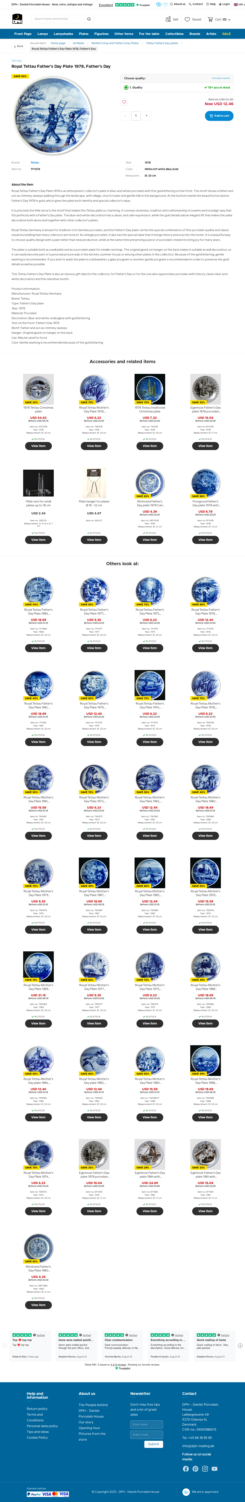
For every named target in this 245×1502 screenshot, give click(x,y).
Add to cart (221, 116)
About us (87, 1394)
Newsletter (140, 1394)
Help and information (37, 1396)
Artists (211, 34)
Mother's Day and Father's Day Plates (115, 43)
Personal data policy (42, 1426)
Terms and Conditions (35, 1417)
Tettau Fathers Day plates (162, 43)
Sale (226, 34)
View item (38, 446)
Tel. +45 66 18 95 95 (197, 1437)
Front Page (23, 34)
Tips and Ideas (38, 1431)
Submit (153, 1444)
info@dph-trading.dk (198, 1446)
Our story (86, 1422)
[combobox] (63, 19)
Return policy (37, 1408)
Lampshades (63, 34)
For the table (149, 34)
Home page (58, 43)
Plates (83, 34)
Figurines (101, 34)
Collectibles (174, 34)
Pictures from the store (92, 1436)
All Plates (78, 43)
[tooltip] (38, 410)
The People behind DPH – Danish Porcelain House (93, 1411)
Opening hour (89, 1428)
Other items (123, 34)
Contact (189, 1394)
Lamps (43, 34)
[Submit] (89, 19)
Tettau (35, 162)
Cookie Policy (37, 1437)
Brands (194, 34)
